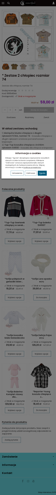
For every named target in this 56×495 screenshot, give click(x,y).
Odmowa (30, 173)
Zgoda (42, 173)
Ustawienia (17, 173)
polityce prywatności (32, 167)
